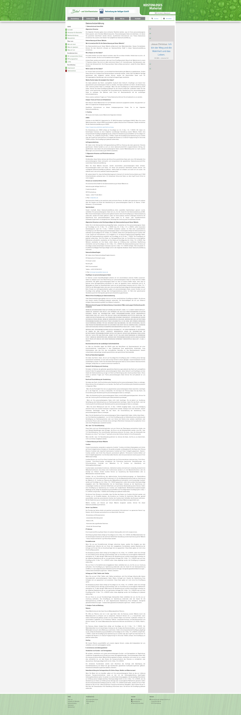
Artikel (163, 13)
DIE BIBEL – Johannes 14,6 (161, 58)
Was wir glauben (72, 47)
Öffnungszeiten (72, 59)
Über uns (70, 699)
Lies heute (106, 18)
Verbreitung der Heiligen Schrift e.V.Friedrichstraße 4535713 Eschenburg (160, 701)
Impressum (71, 68)
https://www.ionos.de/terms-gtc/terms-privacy (99, 127)
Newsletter (71, 38)
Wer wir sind (71, 44)
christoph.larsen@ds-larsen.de (99, 272)
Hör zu (122, 18)
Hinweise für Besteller (74, 32)
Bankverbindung (72, 35)
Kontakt (138, 18)
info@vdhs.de (94, 197)
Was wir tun (71, 50)
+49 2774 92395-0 (137, 699)
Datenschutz (71, 71)
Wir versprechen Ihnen (74, 56)
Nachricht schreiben (138, 703)
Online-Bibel (90, 18)
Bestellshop (75, 18)
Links (69, 62)
